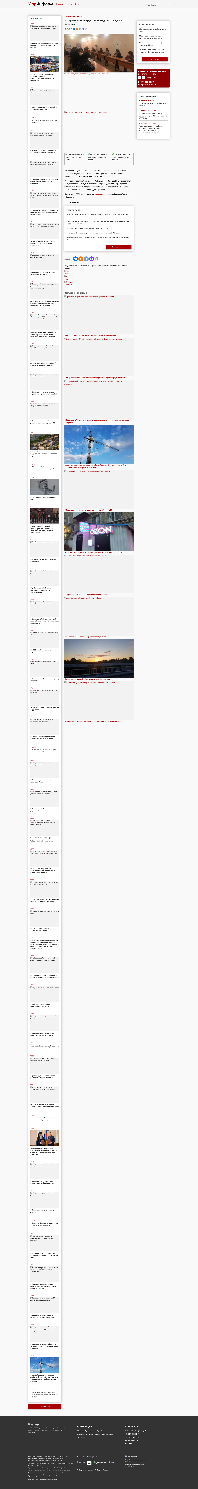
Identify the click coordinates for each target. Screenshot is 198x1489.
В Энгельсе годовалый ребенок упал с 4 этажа (153, 30)
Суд (98, 1431)
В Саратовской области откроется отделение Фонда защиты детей (151, 37)
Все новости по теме (118, 247)
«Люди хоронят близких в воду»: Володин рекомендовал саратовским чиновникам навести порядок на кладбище (99, 223)
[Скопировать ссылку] (86, 29)
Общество (84, 16)
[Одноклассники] (77, 29)
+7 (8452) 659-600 (132, 1437)
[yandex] (85, 1470)
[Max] (139, 77)
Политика (104, 1431)
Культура (105, 1434)
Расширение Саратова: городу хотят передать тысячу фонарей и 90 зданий (93, 233)
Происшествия (90, 1431)
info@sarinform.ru (147, 84)
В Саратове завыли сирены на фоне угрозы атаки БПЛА (151, 44)
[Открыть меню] (168, 4)
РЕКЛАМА (129, 1444)
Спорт (111, 1434)
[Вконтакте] (89, 1463)
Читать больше (154, 59)
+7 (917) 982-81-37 (132, 1434)
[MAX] (83, 29)
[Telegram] (80, 29)
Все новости (36, 18)
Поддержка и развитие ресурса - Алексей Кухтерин (134, 1465)
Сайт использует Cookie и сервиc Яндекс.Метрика (43, 1479)
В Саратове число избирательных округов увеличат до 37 (87, 228)
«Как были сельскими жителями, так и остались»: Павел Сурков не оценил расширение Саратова (98, 239)
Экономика (80, 1434)
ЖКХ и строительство (93, 1434)
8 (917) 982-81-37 (152, 78)
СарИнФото (81, 1437)
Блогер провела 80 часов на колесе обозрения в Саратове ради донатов (152, 51)
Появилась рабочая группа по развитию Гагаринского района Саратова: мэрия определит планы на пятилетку (98, 216)
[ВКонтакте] (74, 29)
